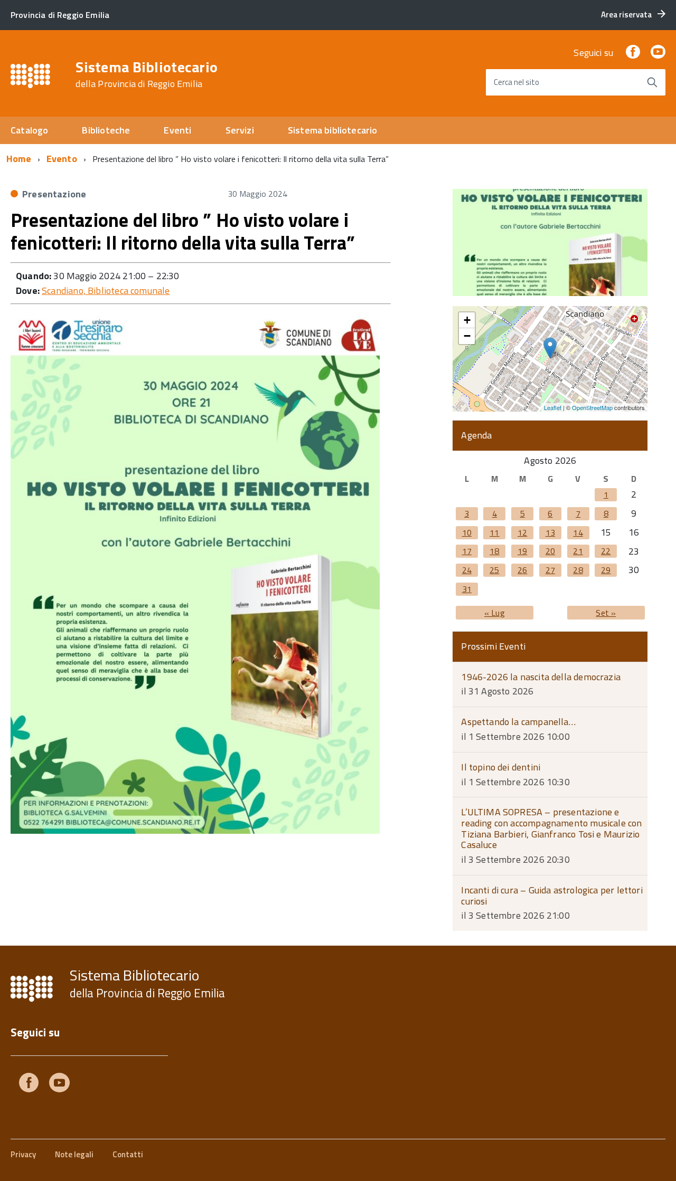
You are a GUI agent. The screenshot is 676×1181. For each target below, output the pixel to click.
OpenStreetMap (592, 407)
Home (18, 158)
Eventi (177, 130)
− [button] (467, 335)
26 (522, 570)
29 (606, 570)
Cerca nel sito (516, 82)
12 (522, 532)
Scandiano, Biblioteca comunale (106, 290)
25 (494, 570)
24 (467, 570)
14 (578, 532)
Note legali (74, 1154)
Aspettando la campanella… (518, 722)
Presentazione (54, 194)
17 (467, 551)
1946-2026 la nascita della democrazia (541, 677)
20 (550, 551)
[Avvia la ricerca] (652, 82)
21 (578, 551)
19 (522, 551)
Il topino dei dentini (500, 767)
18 (494, 551)
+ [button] (467, 320)
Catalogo (29, 130)
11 (494, 532)
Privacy (23, 1154)
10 (467, 532)
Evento (61, 158)
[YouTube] (658, 52)
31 (467, 589)
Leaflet (552, 407)
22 (606, 551)
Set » (606, 612)
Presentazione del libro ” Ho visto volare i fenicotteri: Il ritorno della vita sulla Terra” (183, 231)
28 (578, 570)
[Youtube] (59, 1085)
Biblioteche (106, 130)
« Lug (494, 612)
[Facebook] (633, 52)
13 (550, 532)
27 (550, 570)
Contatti (127, 1154)
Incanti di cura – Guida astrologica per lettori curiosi (551, 895)
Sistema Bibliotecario (147, 74)
